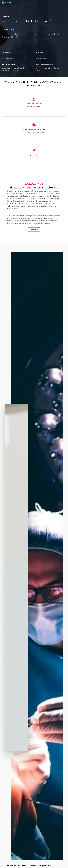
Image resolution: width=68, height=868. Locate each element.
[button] (66, 2)
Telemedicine (39, 52)
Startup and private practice (44, 64)
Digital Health (6, 52)
